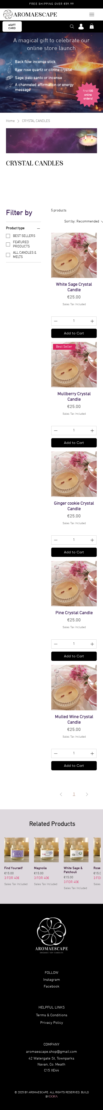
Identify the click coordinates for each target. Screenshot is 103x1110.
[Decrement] (55, 321)
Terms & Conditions (51, 1015)
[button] (92, 26)
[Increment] (93, 321)
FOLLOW (51, 973)
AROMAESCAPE (35, 14)
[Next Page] (87, 794)
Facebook (52, 986)
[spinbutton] (74, 321)
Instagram (51, 980)
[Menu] (91, 14)
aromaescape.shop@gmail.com (51, 1052)
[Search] (72, 26)
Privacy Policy (51, 1023)
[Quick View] (16, 850)
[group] (52, 864)
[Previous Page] (61, 794)
